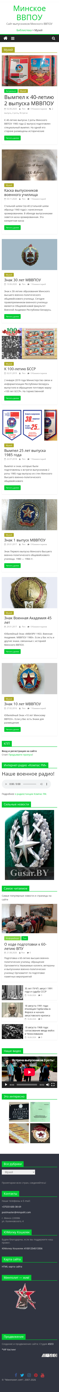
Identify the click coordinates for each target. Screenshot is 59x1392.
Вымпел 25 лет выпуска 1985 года (25, 452)
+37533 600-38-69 (11, 1206)
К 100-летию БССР (20, 368)
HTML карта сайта (12, 1266)
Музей (23, 91)
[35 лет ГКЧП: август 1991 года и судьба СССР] (12, 986)
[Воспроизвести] (6, 1084)
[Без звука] (47, 1084)
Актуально (11, 91)
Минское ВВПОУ (29, 12)
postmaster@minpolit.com (16, 1212)
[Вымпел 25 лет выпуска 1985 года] (29, 411)
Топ (24, 938)
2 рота (15, 113)
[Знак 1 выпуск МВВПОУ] (29, 501)
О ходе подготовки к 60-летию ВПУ (25, 946)
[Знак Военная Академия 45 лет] (29, 579)
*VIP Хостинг (9, 1349)
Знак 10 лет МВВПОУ (22, 703)
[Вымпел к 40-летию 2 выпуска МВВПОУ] (29, 57)
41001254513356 (33, 1248)
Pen (24, 108)
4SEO (51, 1343)
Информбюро (12, 938)
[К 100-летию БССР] (29, 330)
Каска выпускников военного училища (21, 192)
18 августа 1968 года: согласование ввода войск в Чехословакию (39, 1030)
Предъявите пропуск (20, 754)
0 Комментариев (38, 108)
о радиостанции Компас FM (30, 793)
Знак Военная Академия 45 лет (28, 620)
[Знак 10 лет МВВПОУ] (29, 665)
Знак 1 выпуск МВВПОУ (25, 539)
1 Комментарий (38, 198)
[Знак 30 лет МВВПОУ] (29, 241)
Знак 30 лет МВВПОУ (22, 279)
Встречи (24, 113)
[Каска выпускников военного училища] (29, 151)
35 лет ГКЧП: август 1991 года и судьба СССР (39, 990)
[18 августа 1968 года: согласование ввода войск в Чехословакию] (12, 1025)
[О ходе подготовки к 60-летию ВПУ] (29, 905)
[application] (29, 1072)
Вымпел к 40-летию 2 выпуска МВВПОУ (29, 100)
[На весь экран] (53, 1084)
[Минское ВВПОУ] (5, 38)
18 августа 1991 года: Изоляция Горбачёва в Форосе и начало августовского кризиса (37, 1010)
